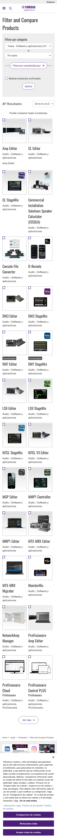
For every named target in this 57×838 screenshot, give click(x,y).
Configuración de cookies (28, 814)
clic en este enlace (28, 800)
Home (4, 737)
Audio (12, 737)
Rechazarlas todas (28, 823)
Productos (22, 737)
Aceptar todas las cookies (28, 832)
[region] (28, 795)
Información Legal (12, 805)
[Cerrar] (53, 757)
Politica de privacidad (32, 805)
